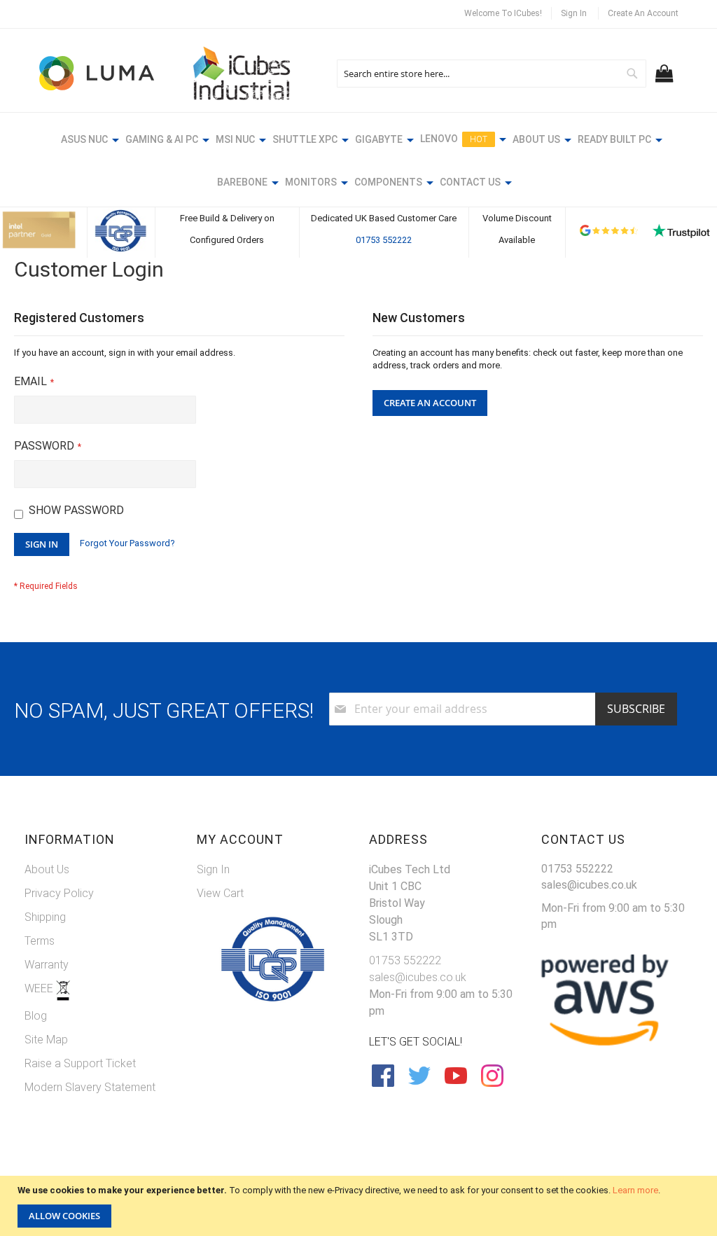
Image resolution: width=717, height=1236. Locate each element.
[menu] (358, 162)
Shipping (45, 917)
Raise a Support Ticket (80, 1063)
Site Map (46, 1039)
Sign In (574, 13)
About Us (47, 869)
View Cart (220, 893)
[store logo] (98, 73)
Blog (36, 1015)
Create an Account (643, 13)
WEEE (40, 988)
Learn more (635, 1190)
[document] (360, 1206)
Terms (40, 940)
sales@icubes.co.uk (417, 977)
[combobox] (491, 74)
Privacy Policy (59, 893)
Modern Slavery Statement (90, 1087)
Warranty (47, 964)
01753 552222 (384, 240)
